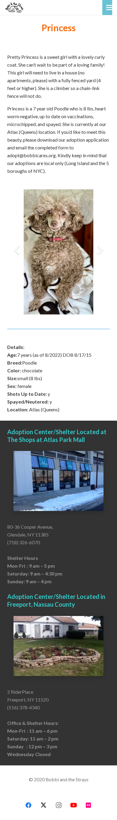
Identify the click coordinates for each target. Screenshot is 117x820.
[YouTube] (73, 805)
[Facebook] (28, 805)
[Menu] (109, 7)
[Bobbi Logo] (14, 8)
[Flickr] (88, 805)
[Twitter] (43, 805)
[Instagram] (58, 805)
